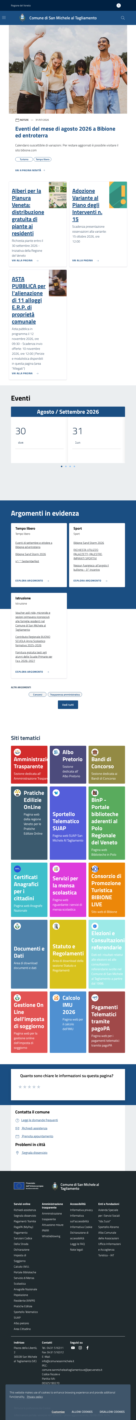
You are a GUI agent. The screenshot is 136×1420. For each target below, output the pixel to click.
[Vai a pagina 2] (66, 466)
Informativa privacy (81, 1210)
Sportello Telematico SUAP (26, 1315)
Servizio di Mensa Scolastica (24, 1281)
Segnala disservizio (25, 1215)
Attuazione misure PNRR (52, 1228)
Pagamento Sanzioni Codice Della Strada (23, 1238)
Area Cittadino (22, 1329)
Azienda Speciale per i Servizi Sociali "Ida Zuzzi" (109, 1215)
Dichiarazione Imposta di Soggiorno (21, 1255)
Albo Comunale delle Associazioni (108, 1235)
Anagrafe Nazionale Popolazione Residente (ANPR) (25, 1295)
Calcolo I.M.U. (21, 1266)
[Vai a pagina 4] (74, 466)
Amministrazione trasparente (52, 1216)
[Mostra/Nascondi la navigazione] (4, 17)
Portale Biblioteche (25, 1272)
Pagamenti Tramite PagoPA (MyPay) (25, 1224)
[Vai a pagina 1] (61, 466)
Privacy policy (35, 1397)
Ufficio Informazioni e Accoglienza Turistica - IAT (109, 1249)
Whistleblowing (51, 1236)
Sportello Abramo (108, 1227)
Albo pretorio (21, 1323)
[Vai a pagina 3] (70, 466)
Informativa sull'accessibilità (79, 1218)
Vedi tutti (68, 705)
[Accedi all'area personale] (120, 5)
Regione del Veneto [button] (21, 5)
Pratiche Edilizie (23, 1306)
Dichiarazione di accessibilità (79, 1235)
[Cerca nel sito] (123, 18)
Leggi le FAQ (77, 1244)
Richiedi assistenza (25, 1210)
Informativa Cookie (81, 1227)
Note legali (76, 1249)
